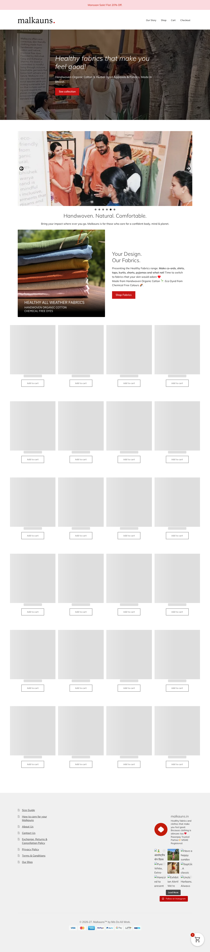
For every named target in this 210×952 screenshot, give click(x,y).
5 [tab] (111, 209)
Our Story (151, 20)
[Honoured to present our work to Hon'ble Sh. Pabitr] (160, 881)
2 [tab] (99, 209)
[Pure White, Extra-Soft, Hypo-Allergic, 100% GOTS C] (160, 868)
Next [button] (188, 168)
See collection (67, 91)
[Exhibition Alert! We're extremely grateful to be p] (173, 881)
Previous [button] (21, 168)
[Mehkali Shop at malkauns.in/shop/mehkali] (173, 868)
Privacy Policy (30, 849)
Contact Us (28, 833)
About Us (27, 826)
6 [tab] (114, 209)
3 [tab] (103, 209)
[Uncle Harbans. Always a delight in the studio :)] (186, 881)
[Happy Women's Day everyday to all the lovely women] (173, 854)
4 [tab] (107, 209)
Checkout (185, 20)
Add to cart (33, 383)
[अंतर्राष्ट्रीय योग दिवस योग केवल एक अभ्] (160, 854)
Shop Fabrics (124, 294)
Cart (173, 20)
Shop (163, 20)
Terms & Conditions (33, 855)
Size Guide (28, 810)
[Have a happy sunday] (186, 854)
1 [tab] (95, 209)
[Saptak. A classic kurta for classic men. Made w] (186, 868)
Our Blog (27, 862)
